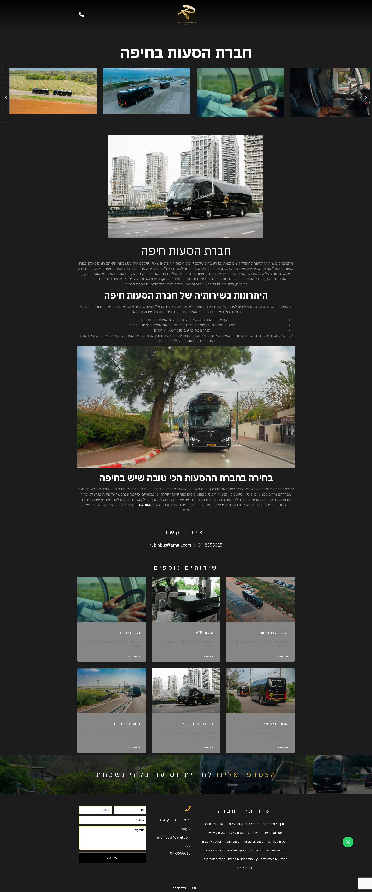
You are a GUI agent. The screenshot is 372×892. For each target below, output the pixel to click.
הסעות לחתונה (232, 841)
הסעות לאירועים (216, 832)
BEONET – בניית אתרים (186, 888)
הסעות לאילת (237, 832)
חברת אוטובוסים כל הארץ (271, 859)
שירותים (230, 824)
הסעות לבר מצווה (274, 632)
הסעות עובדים (275, 850)
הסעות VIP (205, 632)
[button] (6, 97)
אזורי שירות (253, 824)
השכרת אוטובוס (214, 850)
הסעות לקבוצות (211, 841)
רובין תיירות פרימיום (273, 824)
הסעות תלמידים (236, 850)
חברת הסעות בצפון (213, 859)
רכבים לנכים (130, 632)
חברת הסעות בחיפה (197, 723)
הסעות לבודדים (127, 723)
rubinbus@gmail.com (170, 545)
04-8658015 (210, 545)
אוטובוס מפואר (273, 832)
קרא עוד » (283, 656)
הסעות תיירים (256, 850)
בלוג (240, 824)
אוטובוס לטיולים (275, 723)
